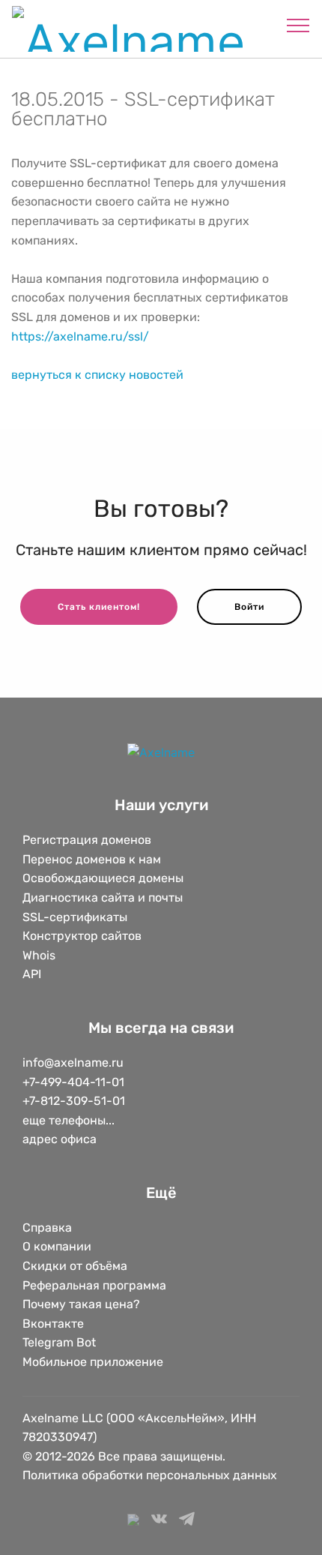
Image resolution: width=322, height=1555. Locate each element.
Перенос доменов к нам (91, 859)
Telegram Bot (59, 1342)
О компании (56, 1246)
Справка (47, 1227)
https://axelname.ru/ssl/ (80, 336)
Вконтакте (53, 1323)
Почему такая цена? (81, 1304)
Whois (38, 955)
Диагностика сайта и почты (102, 897)
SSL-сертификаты (76, 917)
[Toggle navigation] (298, 25)
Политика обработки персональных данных (149, 1475)
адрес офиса (59, 1139)
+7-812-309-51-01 (73, 1101)
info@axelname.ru (73, 1062)
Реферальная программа (94, 1285)
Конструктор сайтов (82, 936)
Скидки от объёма (74, 1266)
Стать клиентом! (99, 607)
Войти (249, 607)
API (31, 974)
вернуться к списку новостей (97, 375)
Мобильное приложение (92, 1362)
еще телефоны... (68, 1120)
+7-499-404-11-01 (73, 1082)
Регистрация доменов (86, 840)
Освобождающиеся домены (102, 878)
